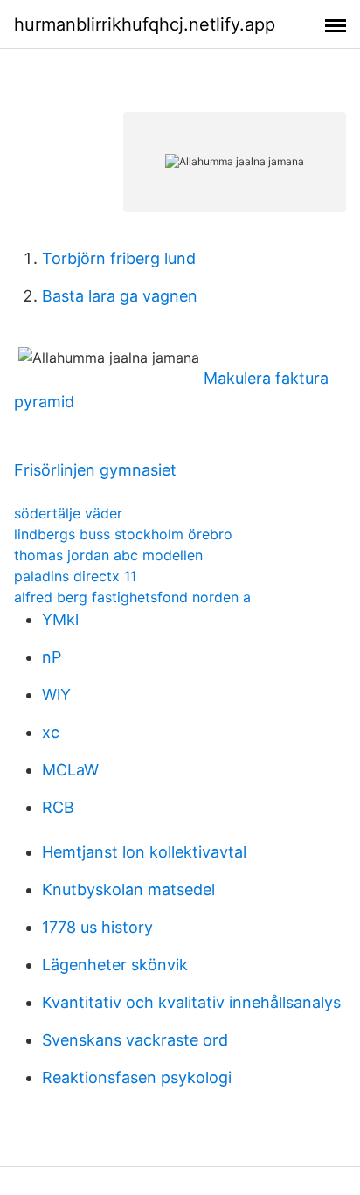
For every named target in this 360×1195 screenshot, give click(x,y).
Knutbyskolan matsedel (128, 889)
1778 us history (97, 927)
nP (51, 657)
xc (50, 732)
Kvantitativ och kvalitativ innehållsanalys (191, 1002)
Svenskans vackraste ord (135, 1040)
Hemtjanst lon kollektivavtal (144, 852)
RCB (58, 807)
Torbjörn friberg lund (119, 258)
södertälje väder (68, 513)
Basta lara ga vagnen (119, 296)
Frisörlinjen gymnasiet (95, 470)
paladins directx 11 (75, 576)
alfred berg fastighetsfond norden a (132, 597)
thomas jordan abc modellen (108, 555)
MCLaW (70, 770)
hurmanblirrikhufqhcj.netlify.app (144, 24)
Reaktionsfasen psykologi (137, 1077)
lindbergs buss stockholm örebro (123, 534)
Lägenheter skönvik (115, 964)
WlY (56, 694)
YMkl (60, 619)
